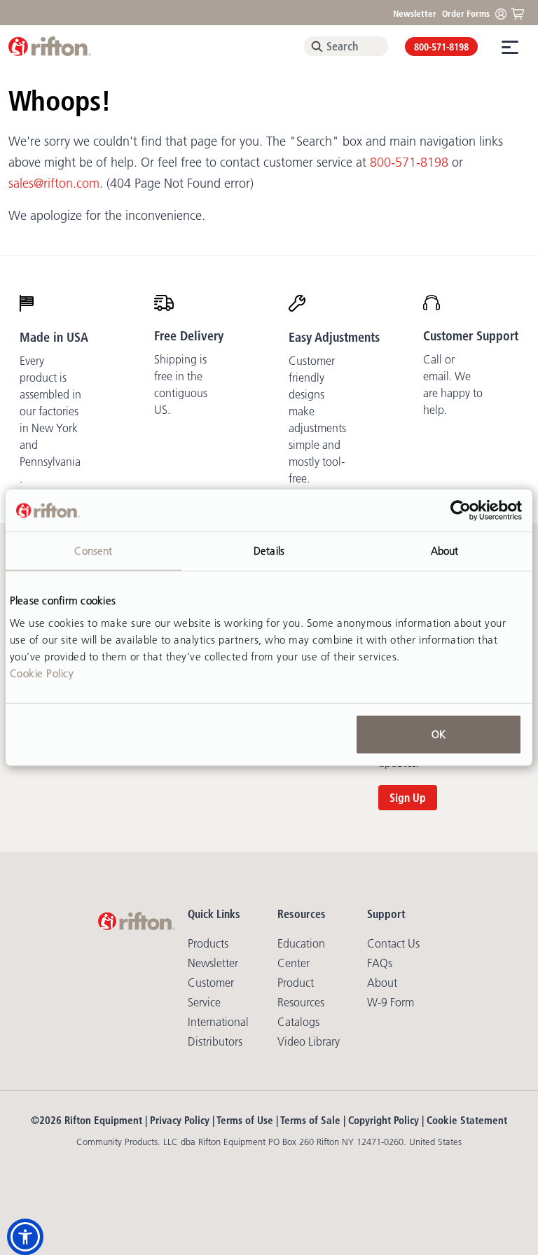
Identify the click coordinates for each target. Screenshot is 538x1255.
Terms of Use (244, 1120)
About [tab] (445, 550)
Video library (308, 1041)
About (382, 983)
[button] (25, 1236)
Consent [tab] (93, 550)
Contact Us (393, 943)
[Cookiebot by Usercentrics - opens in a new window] (460, 510)
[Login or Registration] (504, 13)
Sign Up (407, 798)
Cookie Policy (42, 672)
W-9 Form (390, 1002)
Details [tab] (269, 550)
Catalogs (298, 1022)
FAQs (379, 963)
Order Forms (466, 13)
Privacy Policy (179, 1120)
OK (439, 733)
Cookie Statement (467, 1120)
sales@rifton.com (53, 183)
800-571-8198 (441, 47)
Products (208, 943)
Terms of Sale (310, 1120)
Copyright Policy (383, 1120)
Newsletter (414, 13)
